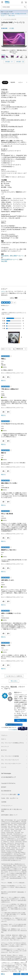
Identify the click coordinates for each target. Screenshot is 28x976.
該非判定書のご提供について (9, 815)
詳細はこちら (20, 720)
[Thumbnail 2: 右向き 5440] (8, 57)
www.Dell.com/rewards (15, 878)
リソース (3, 767)
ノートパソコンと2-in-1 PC (9, 19)
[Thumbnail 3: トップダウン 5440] (12, 57)
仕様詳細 (5, 82)
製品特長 (13, 82)
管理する (3, 974)
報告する (3, 380)
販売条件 (3, 787)
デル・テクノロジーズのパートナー (11, 763)
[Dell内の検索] (25, 7)
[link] (20, 61)
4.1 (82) (12, 28)
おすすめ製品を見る (5, 13)
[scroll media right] (21, 337)
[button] (22, 2)
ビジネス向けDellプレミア (8, 777)
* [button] (15, 129)
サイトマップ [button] (5, 746)
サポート (3, 739)
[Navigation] (2, 2)
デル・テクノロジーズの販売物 (10, 756)
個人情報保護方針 (6, 791)
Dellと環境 (4, 261)
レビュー (20, 82)
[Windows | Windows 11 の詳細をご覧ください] (14, 724)
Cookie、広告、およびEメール (9, 798)
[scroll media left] (6, 337)
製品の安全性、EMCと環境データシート (12, 255)
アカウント (4, 735)
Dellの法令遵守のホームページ (9, 259)
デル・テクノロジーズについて (10, 760)
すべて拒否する (17, 974)
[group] (14, 40)
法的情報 (3, 802)
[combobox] (14, 7)
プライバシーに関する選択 (8, 794)
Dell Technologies (6, 773)
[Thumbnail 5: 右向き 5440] (22, 57)
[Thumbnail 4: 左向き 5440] (17, 57)
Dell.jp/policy (21, 892)
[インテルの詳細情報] (22, 728)
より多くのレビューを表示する (14, 676)
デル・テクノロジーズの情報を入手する (12, 743)
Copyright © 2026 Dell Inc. (8, 783)
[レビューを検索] (13, 349)
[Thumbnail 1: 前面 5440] (3, 57)
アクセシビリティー (6, 805)
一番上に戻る (13, 681)
